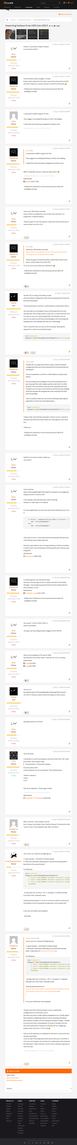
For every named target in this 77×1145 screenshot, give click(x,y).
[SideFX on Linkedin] (52, 1143)
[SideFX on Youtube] (48, 1143)
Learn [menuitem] (38, 7)
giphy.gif (28, 181)
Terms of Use (43, 1105)
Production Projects (21, 1127)
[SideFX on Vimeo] (44, 1143)
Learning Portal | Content (20, 1113)
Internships (55, 1121)
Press (54, 1111)
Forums (13, 20)
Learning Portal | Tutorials (20, 1106)
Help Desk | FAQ (32, 1110)
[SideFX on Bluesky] (36, 1143)
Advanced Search (66, 14)
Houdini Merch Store (54, 1116)
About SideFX (54, 1105)
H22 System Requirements (33, 1115)
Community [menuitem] (28, 7)
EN (66, 3)
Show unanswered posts (14, 1080)
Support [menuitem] (46, 7)
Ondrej (13, 303)
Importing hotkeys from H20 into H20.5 (42, 20)
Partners (9, 1121)
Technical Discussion (24, 20)
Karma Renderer (9, 1112)
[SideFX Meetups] (40, 1143)
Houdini (8, 1104)
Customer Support (32, 1105)
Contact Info (54, 1124)
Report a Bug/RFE (31, 1122)
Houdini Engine (8, 1107)
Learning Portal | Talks (20, 1120)
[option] (10, 34)
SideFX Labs (8, 1117)
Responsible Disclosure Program (44, 1123)
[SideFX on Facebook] (25, 1143)
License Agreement (44, 1115)
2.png (27, 666)
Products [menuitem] (7, 7)
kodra (14, 121)
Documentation (34, 1118)
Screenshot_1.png (31, 593)
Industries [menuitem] (17, 7)
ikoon (14, 54)
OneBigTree (13, 829)
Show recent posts (13, 1078)
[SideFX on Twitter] (29, 1143)
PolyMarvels (13, 86)
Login (71, 3)
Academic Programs (21, 1132)
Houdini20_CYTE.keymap (34, 798)
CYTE (14, 761)
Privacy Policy (43, 1110)
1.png (27, 663)
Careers (54, 1109)
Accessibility (44, 1118)
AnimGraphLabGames (13, 861)
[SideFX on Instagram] (32, 1143)
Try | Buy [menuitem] (56, 7)
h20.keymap (29, 556)
